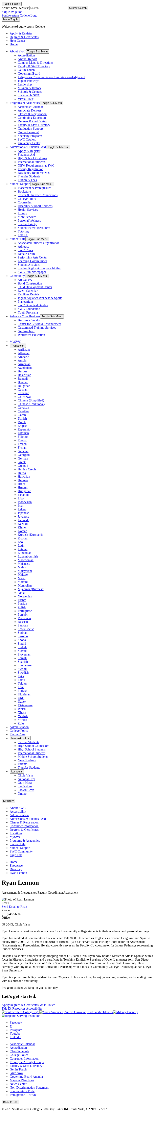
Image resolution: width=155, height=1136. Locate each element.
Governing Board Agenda (26, 1076)
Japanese (23, 513)
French (22, 444)
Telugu (22, 683)
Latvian (22, 549)
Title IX (23, 235)
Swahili (22, 669)
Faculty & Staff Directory (34, 66)
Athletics (23, 246)
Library (22, 213)
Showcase (16, 865)
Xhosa (22, 712)
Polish (22, 607)
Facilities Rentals (28, 294)
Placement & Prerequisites (34, 188)
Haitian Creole (27, 469)
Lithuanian (24, 552)
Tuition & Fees (27, 180)
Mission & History (29, 88)
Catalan (22, 389)
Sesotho (23, 636)
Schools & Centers (30, 91)
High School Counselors (33, 745)
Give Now (16, 1073)
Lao (20, 542)
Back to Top (10, 1102)
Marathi (23, 582)
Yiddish (23, 716)
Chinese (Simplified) (31, 400)
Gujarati (23, 465)
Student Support (20, 184)
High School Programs (32, 158)
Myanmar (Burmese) (31, 589)
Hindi (21, 484)
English (22, 425)
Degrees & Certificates (32, 121)
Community (17, 275)
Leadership (25, 84)
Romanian (24, 618)
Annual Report (27, 59)
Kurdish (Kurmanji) (30, 534)
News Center (18, 1084)
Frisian (22, 447)
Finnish (22, 440)
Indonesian (25, 502)
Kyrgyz (22, 538)
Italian (22, 509)
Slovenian (24, 654)
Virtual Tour (25, 99)
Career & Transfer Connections (38, 195)
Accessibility (18, 811)
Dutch (22, 422)
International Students (31, 162)
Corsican (23, 407)
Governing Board (29, 73)
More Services (27, 217)
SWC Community (21, 851)
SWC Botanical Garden (33, 305)
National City (26, 779)
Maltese (23, 574)
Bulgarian (24, 386)
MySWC (15, 341)
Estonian (23, 433)
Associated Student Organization (39, 243)
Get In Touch (26, 70)
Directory (8, 800)
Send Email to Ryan (14, 906)
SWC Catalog (27, 139)
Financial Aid (26, 154)
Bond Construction (30, 283)
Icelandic (23, 494)
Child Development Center (35, 287)
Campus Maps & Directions (35, 62)
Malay (22, 567)
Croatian (23, 411)
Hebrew (23, 480)
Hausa (22, 473)
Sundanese (24, 665)
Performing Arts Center (32, 257)
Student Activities (29, 264)
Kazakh (23, 523)
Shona (22, 640)
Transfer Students (29, 176)
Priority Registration (30, 169)
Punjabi (22, 614)
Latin (21, 545)
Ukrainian (24, 694)
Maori (21, 578)
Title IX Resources (14, 1008)
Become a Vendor (29, 320)
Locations (17, 771)
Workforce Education (31, 335)
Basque (22, 371)
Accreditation (26, 55)
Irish (20, 505)
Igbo (21, 498)
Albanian (23, 353)
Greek (22, 462)
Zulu (21, 723)
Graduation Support (30, 128)
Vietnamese (25, 705)
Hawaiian (24, 476)
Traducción (17, 345)
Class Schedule (19, 1051)
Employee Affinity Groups (27, 1062)
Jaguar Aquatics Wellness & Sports (40, 298)
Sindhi (22, 643)
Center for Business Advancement (39, 324)
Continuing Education (32, 117)
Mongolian (25, 585)
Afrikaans (24, 349)
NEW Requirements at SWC (36, 165)
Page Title (16, 855)
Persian (22, 603)
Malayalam (25, 571)
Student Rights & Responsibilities (39, 268)
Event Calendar (28, 290)
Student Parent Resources (34, 227)
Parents (22, 764)
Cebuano (23, 393)
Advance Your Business (25, 316)
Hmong (22, 487)
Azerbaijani (25, 367)
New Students (27, 760)
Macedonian (26, 560)
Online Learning (28, 132)
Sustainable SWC (29, 95)
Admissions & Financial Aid (28, 147)
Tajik (21, 676)
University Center (29, 143)
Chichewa (24, 396)
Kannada (23, 520)
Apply (6, 1005)
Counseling (25, 202)
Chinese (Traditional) (31, 404)
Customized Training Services (37, 327)
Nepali (22, 592)
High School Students (32, 749)
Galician (23, 451)
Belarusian (24, 375)
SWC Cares (25, 250)
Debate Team (26, 253)
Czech (22, 415)
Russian (23, 621)
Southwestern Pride (22, 1091)
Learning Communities (32, 261)
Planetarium (25, 301)
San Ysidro (25, 786)
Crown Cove (26, 790)
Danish (22, 418)
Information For (20, 738)
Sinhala (22, 647)
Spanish (23, 661)
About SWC (18, 51)
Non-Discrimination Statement (29, 1087)
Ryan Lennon (18, 872)
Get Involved (26, 331)
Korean (22, 531)
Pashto (22, 600)
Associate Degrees (29, 110)
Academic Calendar (30, 106)
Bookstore (24, 191)
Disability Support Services (35, 206)
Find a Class (17, 734)
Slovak (22, 650)
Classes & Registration (32, 114)
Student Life (17, 239)
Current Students (28, 742)
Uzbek (22, 701)
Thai (21, 687)
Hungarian (24, 491)
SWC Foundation (29, 309)
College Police (27, 198)
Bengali (23, 378)
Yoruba (22, 719)
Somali (22, 658)
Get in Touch (47, 1005)
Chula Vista (25, 775)
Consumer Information (24, 826)
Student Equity (27, 224)
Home (14, 862)
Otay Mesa (25, 782)
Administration (19, 727)
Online (22, 793)
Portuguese (25, 611)
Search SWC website (15, 7)
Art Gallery (25, 279)
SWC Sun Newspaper (32, 272)
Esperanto (24, 429)
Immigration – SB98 (23, 1094)
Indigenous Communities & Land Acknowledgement (51, 77)
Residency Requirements (33, 172)
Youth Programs (28, 312)
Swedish (23, 672)
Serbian (22, 632)
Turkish (22, 690)
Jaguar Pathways (28, 80)
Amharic (23, 357)
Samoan (23, 625)
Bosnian (23, 382)
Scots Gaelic (26, 629)
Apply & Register (29, 151)
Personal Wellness (29, 220)
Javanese (23, 516)
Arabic (22, 360)
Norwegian (25, 596)
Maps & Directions (22, 1080)
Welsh (22, 709)
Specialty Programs (30, 136)
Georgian (24, 454)
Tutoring (23, 231)
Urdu (21, 698)
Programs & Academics (25, 102)
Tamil (21, 680)
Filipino (23, 436)
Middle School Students (33, 756)
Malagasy (24, 563)
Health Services (28, 209)
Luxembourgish (28, 556)
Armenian (24, 364)
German (23, 458)
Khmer (22, 527)
